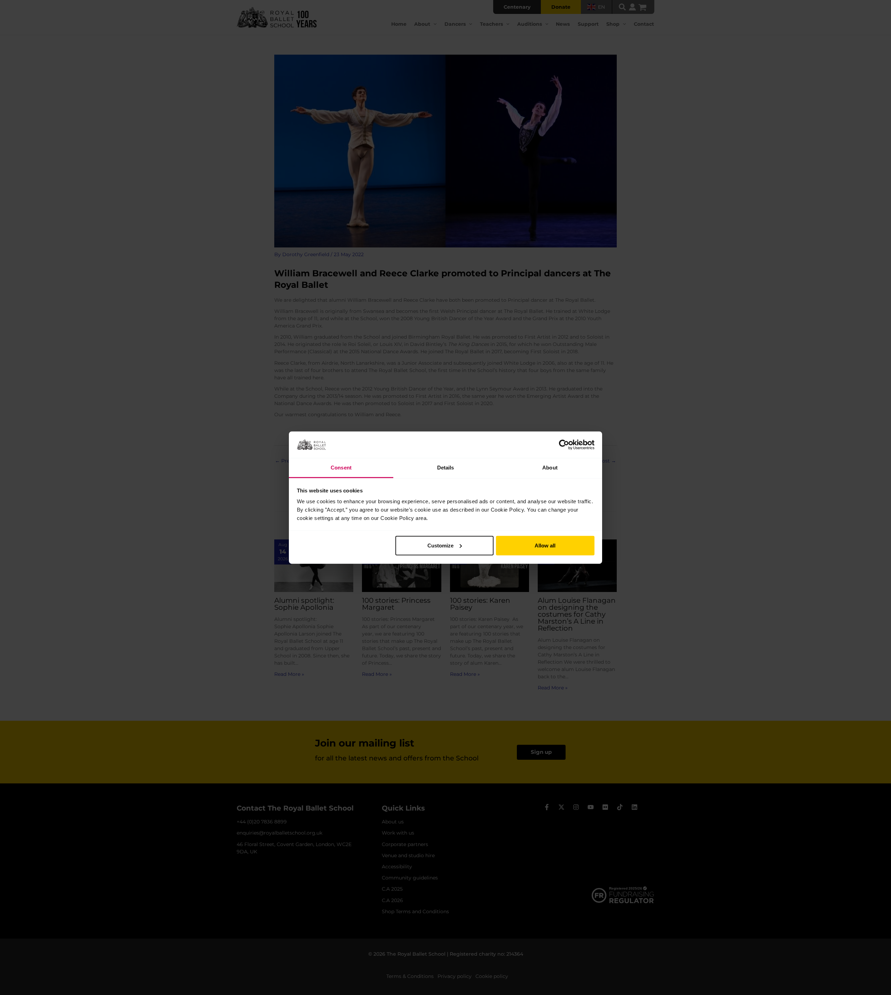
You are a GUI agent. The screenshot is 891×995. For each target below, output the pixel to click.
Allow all (545, 545)
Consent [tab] (341, 468)
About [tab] (550, 468)
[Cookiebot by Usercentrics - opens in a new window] (564, 445)
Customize (440, 545)
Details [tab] (445, 468)
